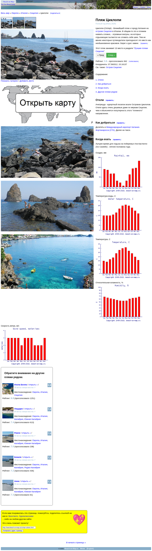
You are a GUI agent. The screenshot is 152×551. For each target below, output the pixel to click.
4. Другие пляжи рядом (106, 92)
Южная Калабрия (32, 419)
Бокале (17, 457)
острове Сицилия (104, 31)
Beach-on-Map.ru (71, 549)
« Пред (100, 55)
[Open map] (47, 122)
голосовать (133, 61)
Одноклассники (26, 516)
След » (111, 55)
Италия (24, 13)
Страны (142, 7)
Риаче (17, 433)
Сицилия (34, 13)
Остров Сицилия (114, 67)
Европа (15, 13)
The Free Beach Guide (8, 4)
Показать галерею (9, 81)
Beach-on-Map (8, 1)
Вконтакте (13, 516)
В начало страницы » (76, 542)
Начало (135, 7)
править (144, 43)
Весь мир (5, 13)
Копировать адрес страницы (12, 530)
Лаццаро (18, 409)
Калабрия (18, 419)
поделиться (55, 13)
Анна (16, 481)
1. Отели (100, 80)
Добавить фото (27, 81)
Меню (149, 7)
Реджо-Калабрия (32, 467)
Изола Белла (20, 385)
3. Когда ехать (102, 88)
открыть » (33, 385)
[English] (90, 549)
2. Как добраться (103, 84)
